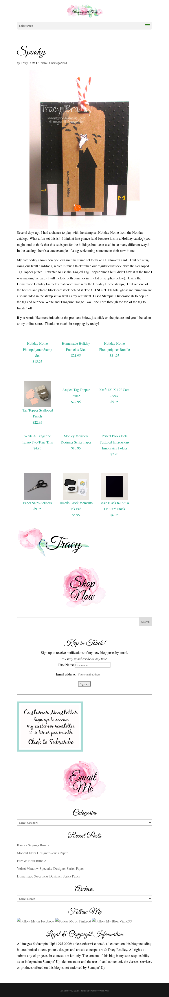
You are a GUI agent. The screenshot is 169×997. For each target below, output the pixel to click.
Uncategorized (58, 63)
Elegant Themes (78, 990)
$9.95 (37, 508)
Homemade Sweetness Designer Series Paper (48, 876)
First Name (66, 664)
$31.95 (114, 355)
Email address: (66, 674)
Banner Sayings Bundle (33, 845)
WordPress (104, 990)
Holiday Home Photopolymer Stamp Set (37, 349)
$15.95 (37, 361)
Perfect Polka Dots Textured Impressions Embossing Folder (114, 442)
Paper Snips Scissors (37, 502)
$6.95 (114, 515)
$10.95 (76, 448)
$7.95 (114, 454)
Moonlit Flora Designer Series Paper (42, 853)
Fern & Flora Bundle (31, 860)
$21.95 (76, 355)
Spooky (31, 52)
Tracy (24, 63)
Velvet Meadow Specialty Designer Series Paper (50, 868)
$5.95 (114, 401)
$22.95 (37, 422)
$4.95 (37, 448)
